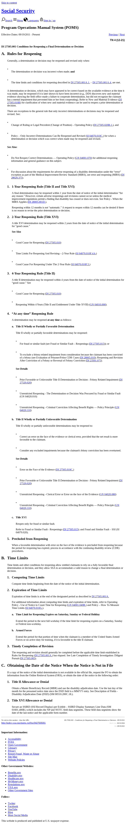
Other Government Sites (20, 790)
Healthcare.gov (16, 778)
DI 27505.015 (97, 343)
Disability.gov (15, 775)
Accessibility (14, 739)
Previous (113, 34)
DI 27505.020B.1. (103, 125)
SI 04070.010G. (34, 608)
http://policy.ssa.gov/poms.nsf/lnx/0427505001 (23, 723)
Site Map (12, 756)
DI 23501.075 (93, 360)
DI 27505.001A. (100, 596)
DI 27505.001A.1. (80, 82)
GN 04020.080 (108, 494)
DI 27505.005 (28, 658)
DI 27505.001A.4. (102, 82)
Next (122, 34)
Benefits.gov (14, 772)
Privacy (12, 750)
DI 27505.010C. (64, 469)
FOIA (11, 741)
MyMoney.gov (15, 781)
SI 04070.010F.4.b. (86, 253)
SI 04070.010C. (94, 135)
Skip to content (9, 2)
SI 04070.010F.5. (81, 264)
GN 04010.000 (98, 304)
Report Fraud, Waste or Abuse (23, 753)
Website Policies (16, 759)
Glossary (12, 747)
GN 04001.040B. (77, 605)
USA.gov (13, 787)
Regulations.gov (16, 784)
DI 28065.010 (87, 357)
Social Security (18, 11)
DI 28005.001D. (36, 201)
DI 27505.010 (53, 242)
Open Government (17, 744)
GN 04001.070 (83, 157)
